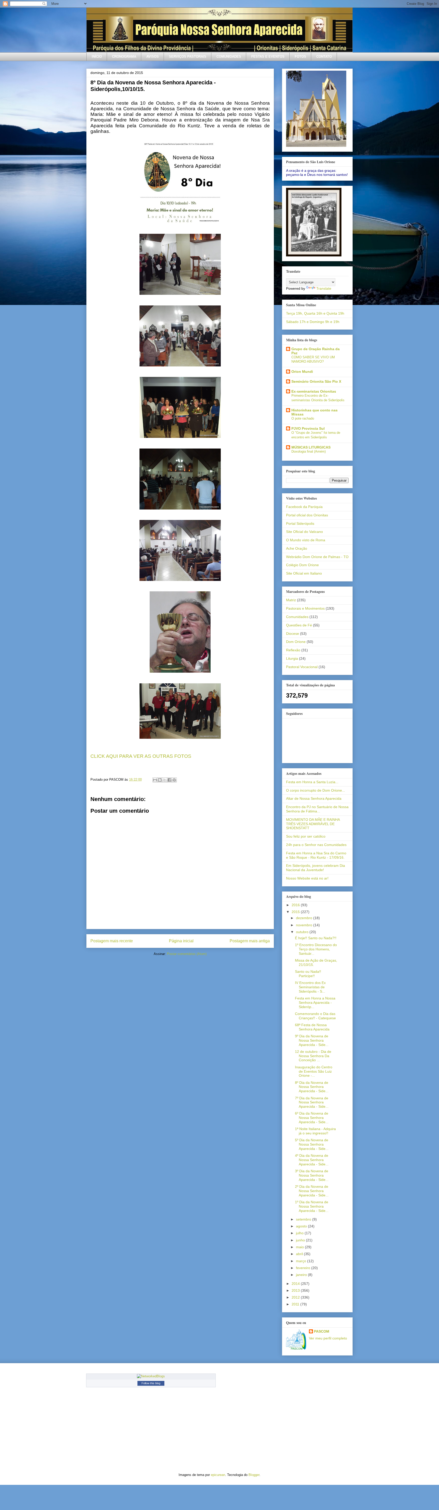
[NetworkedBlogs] (151, 1376)
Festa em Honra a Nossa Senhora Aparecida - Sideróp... (315, 1002)
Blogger (253, 1475)
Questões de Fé (299, 625)
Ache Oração (296, 548)
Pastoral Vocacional (302, 667)
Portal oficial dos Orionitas (307, 515)
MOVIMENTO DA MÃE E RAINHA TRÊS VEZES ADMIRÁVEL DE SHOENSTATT (313, 824)
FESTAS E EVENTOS (268, 56)
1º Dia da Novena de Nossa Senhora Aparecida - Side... (311, 1206)
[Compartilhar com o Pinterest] (174, 779)
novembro (304, 925)
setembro (304, 1219)
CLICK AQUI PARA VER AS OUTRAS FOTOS (140, 756)
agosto (302, 1226)
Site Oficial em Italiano (304, 573)
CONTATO (324, 56)
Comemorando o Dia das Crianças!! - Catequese (315, 1016)
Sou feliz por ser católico (305, 836)
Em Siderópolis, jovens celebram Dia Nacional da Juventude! (315, 868)
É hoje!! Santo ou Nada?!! (315, 938)
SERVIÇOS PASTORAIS (187, 56)
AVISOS (152, 56)
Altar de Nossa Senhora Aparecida (313, 798)
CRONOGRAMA (124, 56)
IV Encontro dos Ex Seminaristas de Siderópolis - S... (310, 987)
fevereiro (303, 1268)
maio (300, 1247)
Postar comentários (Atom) (187, 954)
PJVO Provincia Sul (308, 428)
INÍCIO (97, 56)
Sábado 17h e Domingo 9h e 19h (312, 322)
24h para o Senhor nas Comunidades (316, 845)
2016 (296, 905)
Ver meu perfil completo (328, 1338)
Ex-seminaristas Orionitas (313, 391)
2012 (296, 1297)
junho (301, 1240)
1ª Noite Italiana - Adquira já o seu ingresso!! (315, 1131)
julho (300, 1233)
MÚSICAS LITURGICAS (311, 447)
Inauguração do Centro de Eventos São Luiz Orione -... (313, 1071)
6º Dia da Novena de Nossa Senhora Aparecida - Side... (311, 1117)
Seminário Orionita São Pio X (316, 381)
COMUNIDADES (228, 56)
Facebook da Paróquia (304, 507)
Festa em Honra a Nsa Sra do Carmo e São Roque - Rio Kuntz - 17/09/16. (316, 855)
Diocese (292, 633)
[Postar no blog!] (159, 779)
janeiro (302, 1275)
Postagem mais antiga (250, 941)
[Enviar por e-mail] (155, 779)
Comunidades (297, 617)
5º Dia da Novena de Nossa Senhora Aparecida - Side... (311, 1144)
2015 (296, 912)
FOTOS (300, 56)
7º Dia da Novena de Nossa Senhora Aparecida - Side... (311, 1102)
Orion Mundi (302, 371)
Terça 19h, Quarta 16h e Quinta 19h (315, 313)
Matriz (291, 600)
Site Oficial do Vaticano (304, 532)
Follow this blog (151, 1383)
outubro (302, 932)
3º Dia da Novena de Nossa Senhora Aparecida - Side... (311, 1175)
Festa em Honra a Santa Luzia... (312, 782)
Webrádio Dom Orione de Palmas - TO (317, 557)
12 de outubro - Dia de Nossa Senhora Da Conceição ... (313, 1056)
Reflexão (293, 650)
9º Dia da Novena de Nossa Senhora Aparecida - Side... (311, 1040)
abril (300, 1254)
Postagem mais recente (111, 941)
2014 (296, 1284)
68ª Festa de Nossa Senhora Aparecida (312, 1027)
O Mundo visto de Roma (305, 540)
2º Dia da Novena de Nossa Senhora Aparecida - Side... (311, 1190)
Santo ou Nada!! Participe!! (308, 973)
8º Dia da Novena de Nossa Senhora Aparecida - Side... (311, 1087)
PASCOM (321, 1331)
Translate (323, 288)
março (301, 1261)
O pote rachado (302, 418)
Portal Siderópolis (300, 523)
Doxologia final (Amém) (308, 451)
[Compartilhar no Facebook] (169, 779)
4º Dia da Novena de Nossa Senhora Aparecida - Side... (311, 1159)
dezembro (304, 918)
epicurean (218, 1475)
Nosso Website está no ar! (307, 878)
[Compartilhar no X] (164, 779)
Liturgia (292, 658)
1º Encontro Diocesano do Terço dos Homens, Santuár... (316, 949)
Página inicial (181, 941)
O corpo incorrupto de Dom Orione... (315, 790)
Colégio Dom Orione (302, 565)
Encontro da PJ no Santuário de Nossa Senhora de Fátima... (317, 809)
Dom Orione (296, 642)
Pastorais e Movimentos (305, 608)
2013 (296, 1290)
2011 (296, 1304)
